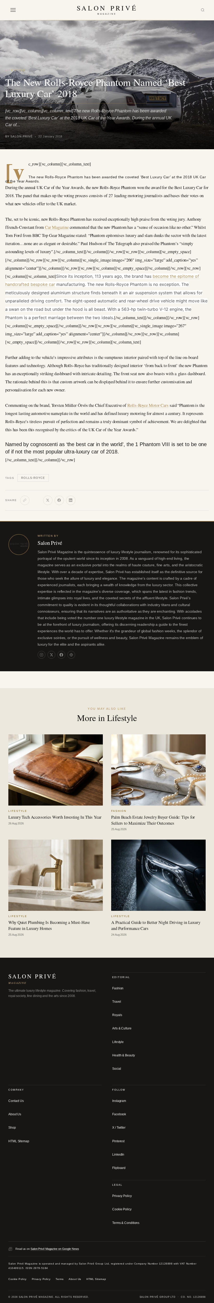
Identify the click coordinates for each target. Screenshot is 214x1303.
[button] (13, 10)
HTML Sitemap (18, 1141)
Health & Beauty (123, 1055)
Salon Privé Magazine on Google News (55, 1248)
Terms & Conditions (125, 1222)
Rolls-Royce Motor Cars (148, 405)
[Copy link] (24, 500)
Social (116, 1069)
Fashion (117, 988)
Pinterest (118, 1141)
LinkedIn (118, 1154)
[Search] (203, 10)
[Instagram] (41, 655)
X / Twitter (119, 1127)
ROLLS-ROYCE (33, 477)
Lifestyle (15, 70)
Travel (116, 1001)
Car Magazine (57, 227)
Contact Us (16, 1101)
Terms (59, 1279)
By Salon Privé (19, 136)
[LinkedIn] (70, 500)
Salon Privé (50, 542)
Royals (117, 1015)
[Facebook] (59, 500)
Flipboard (119, 1168)
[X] (47, 500)
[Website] (71, 655)
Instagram (119, 1101)
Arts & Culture (122, 1028)
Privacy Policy (122, 1196)
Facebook (119, 1114)
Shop (12, 1127)
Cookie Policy (122, 1209)
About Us (14, 1114)
